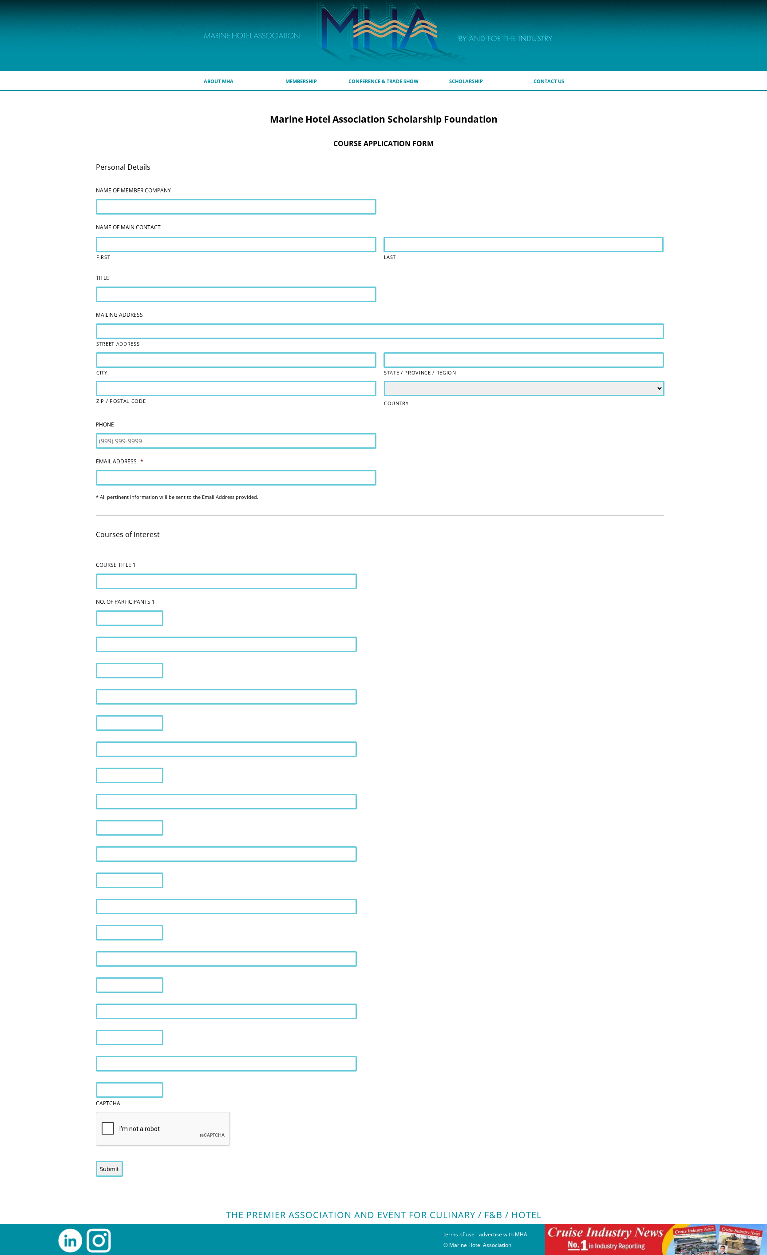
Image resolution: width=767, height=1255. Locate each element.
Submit (109, 1169)
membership (301, 81)
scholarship (466, 81)
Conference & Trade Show (383, 81)
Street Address (117, 343)
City (101, 372)
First (103, 257)
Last (390, 257)
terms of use (458, 1234)
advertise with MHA (503, 1234)
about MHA (218, 81)
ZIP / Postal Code (121, 401)
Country (396, 403)
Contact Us (549, 81)
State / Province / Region (420, 372)
